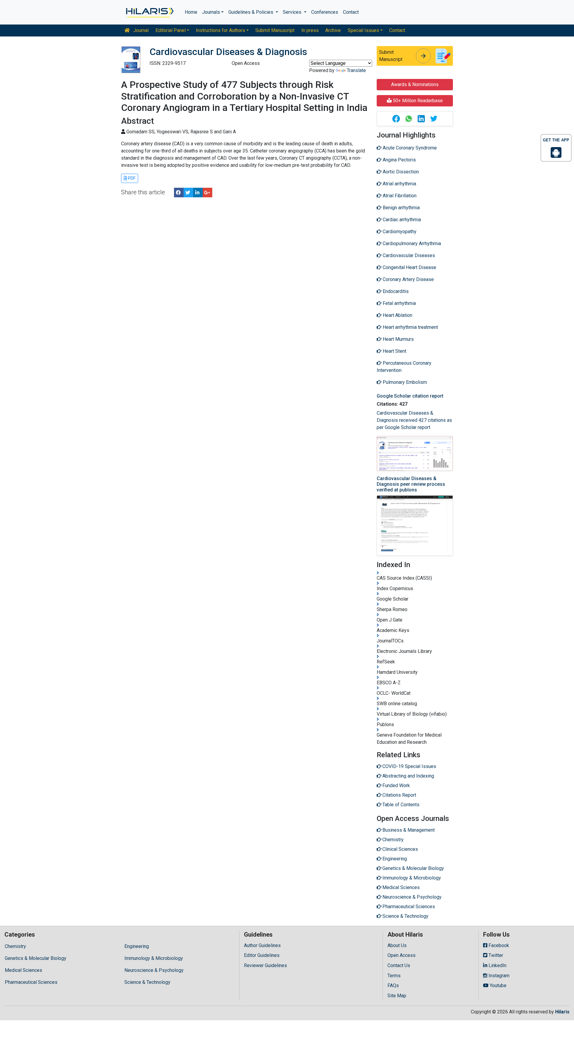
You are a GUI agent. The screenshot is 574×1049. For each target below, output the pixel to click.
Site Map (396, 995)
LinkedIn (496, 965)
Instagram (498, 975)
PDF (131, 178)
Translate (356, 70)
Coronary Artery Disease (407, 279)
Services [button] (293, 12)
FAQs (393, 985)
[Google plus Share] (207, 192)
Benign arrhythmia (400, 207)
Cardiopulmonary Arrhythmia (411, 243)
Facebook (498, 945)
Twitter (495, 955)
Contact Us (398, 965)
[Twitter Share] (188, 192)
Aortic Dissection (400, 172)
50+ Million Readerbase (417, 100)
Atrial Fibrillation (398, 195)
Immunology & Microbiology (153, 958)
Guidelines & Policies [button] (251, 12)
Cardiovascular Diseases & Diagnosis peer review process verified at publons (411, 484)
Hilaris (562, 1012)
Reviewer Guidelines (265, 965)
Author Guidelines (262, 945)
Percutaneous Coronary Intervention (404, 366)
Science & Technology (147, 982)
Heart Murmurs (397, 339)
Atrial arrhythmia (398, 184)
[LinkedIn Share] (198, 192)
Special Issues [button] (363, 30)
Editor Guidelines (262, 955)
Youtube (497, 985)
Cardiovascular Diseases (408, 255)
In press (310, 30)
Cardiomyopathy (398, 231)
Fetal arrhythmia (398, 303)
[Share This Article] (395, 119)
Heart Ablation (396, 315)
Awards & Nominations (415, 84)
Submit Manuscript (274, 30)
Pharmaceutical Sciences (31, 982)
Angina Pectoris (398, 160)
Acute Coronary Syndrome (409, 148)
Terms (394, 975)
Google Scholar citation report (410, 396)
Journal (140, 30)
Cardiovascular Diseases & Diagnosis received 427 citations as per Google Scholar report (414, 420)
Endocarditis (395, 291)
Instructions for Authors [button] (220, 30)
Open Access (401, 955)
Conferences (324, 12)
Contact (351, 12)
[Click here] (149, 12)
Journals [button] (211, 12)
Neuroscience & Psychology (154, 970)
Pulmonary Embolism (404, 382)
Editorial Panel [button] (170, 30)
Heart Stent (393, 351)
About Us (397, 945)
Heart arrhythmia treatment (409, 327)
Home (191, 12)
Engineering (136, 946)
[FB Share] (179, 192)
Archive (333, 30)
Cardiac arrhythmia (401, 219)
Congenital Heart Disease (408, 267)
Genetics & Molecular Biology (35, 958)
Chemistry (15, 946)
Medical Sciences (23, 970)
